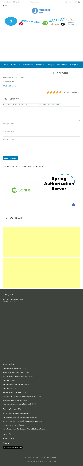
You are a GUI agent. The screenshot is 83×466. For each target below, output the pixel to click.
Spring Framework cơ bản (11, 369)
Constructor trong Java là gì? (12, 400)
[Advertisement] (41, 45)
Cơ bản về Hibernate (10, 86)
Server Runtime (27, 71)
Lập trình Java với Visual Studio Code (15, 376)
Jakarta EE (14, 65)
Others (39, 71)
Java (4, 65)
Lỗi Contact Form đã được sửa (13, 299)
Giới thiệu (7, 2)
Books (49, 71)
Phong (5, 425)
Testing (49, 65)
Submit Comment (10, 158)
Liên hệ (25, 2)
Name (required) (8, 124)
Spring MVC (6, 388)
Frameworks (27, 65)
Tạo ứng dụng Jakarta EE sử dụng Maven (31, 429)
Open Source (61, 65)
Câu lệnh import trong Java (12, 392)
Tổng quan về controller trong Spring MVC (17, 404)
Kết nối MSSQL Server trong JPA (28, 417)
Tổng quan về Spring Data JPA (13, 384)
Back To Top (52, 462)
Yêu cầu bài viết (35, 2)
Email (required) (8, 131)
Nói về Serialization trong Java (13, 372)
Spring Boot (6, 380)
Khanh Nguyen (8, 417)
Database (14, 71)
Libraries (39, 65)
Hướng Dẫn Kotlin (8, 438)
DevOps (73, 65)
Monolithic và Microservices (22, 413)
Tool (4, 71)
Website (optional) (9, 139)
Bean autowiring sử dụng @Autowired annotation (19, 396)
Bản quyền (16, 2)
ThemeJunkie (43, 462)
